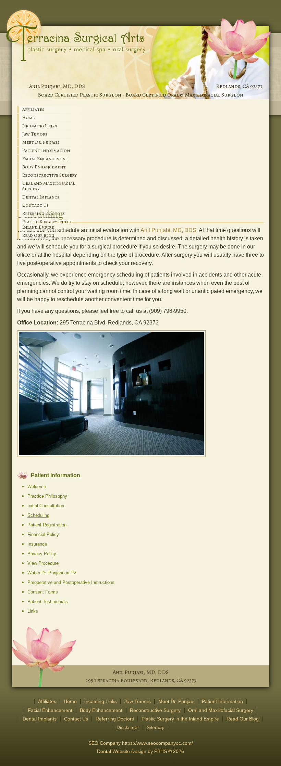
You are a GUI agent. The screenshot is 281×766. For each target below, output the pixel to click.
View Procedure (43, 563)
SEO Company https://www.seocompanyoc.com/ (140, 743)
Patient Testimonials (47, 601)
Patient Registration (46, 524)
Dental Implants (40, 197)
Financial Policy (43, 534)
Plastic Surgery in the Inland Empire (47, 224)
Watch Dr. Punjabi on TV (51, 572)
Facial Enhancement (45, 158)
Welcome (36, 486)
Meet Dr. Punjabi (41, 142)
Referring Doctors (43, 213)
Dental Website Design (121, 751)
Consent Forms (42, 592)
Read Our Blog (38, 235)
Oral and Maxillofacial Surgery (48, 186)
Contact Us (35, 205)
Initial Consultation (45, 505)
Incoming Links (39, 126)
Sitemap (155, 727)
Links (32, 611)
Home (28, 117)
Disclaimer (128, 727)
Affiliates (33, 109)
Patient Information (46, 150)
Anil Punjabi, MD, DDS (57, 86)
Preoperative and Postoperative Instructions (70, 582)
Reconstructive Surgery (49, 175)
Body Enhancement (44, 167)
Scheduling (38, 515)
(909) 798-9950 (167, 311)
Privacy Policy (41, 553)
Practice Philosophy (47, 496)
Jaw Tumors (34, 134)
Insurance (37, 544)
